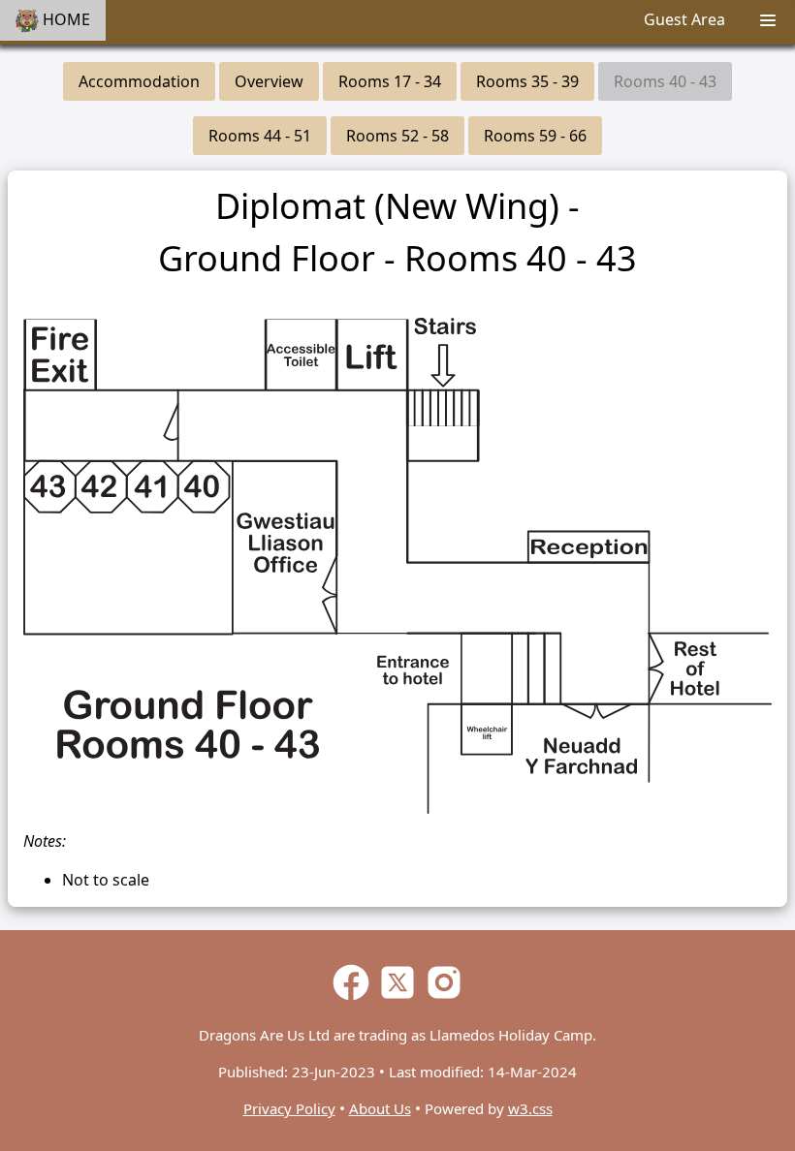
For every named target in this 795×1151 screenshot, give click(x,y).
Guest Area (684, 19)
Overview (269, 81)
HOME (64, 19)
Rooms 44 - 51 (259, 135)
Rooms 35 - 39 (527, 81)
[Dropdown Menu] (768, 22)
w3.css (530, 1108)
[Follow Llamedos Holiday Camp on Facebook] (351, 998)
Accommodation (139, 81)
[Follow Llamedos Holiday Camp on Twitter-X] (397, 998)
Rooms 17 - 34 (389, 81)
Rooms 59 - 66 (535, 135)
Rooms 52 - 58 (397, 135)
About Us (380, 1108)
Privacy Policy (289, 1108)
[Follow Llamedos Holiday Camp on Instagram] (444, 998)
